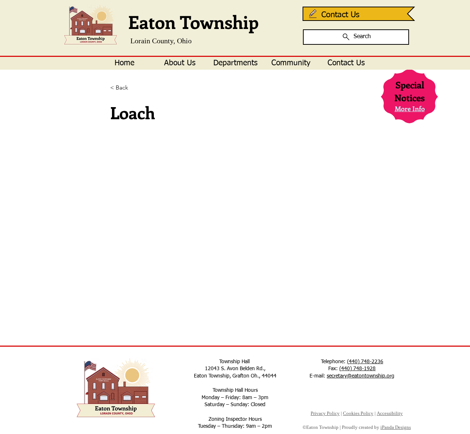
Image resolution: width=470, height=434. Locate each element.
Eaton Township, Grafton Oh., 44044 (235, 376)
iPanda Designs (395, 427)
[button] (179, 63)
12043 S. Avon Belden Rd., (235, 368)
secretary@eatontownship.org (360, 376)
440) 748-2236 (366, 361)
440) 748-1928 (358, 368)
